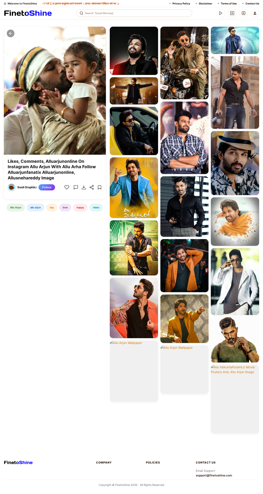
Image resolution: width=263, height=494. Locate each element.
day (52, 207)
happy (80, 207)
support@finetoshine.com (214, 475)
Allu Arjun (15, 207)
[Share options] (154, 31)
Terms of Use (229, 3)
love (65, 207)
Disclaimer (205, 3)
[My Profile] (255, 13)
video (96, 207)
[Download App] (221, 13)
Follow (46, 187)
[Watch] (232, 13)
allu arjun (35, 207)
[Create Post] (243, 13)
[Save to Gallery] (154, 38)
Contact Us (252, 3)
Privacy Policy (181, 3)
